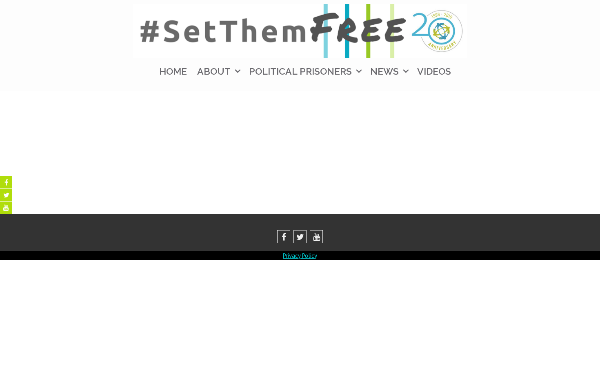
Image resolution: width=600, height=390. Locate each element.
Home (173, 71)
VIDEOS (434, 71)
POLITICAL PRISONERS (300, 71)
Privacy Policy (300, 255)
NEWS (384, 71)
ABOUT (214, 71)
